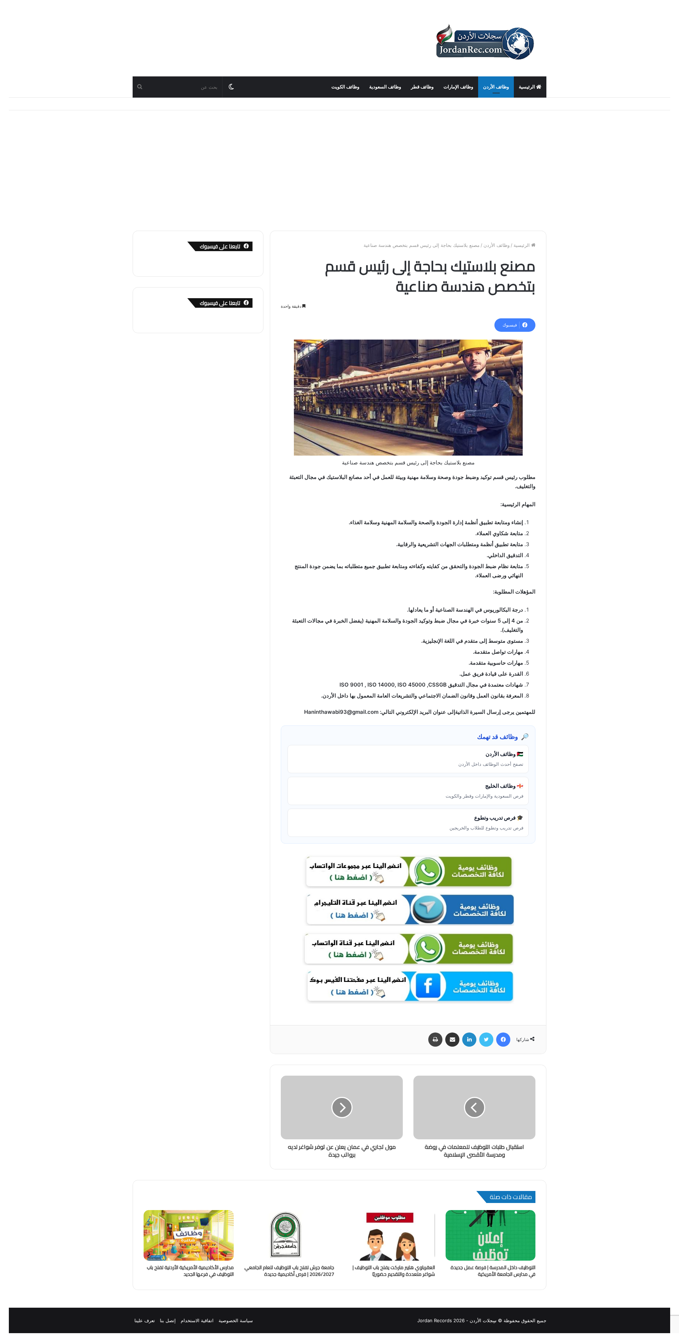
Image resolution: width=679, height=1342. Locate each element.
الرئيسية (527, 86)
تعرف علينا (144, 1320)
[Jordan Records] (484, 42)
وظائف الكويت (345, 86)
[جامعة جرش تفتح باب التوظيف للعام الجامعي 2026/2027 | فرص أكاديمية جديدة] (289, 1235)
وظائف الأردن (496, 86)
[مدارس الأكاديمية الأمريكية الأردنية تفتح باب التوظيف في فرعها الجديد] (189, 1235)
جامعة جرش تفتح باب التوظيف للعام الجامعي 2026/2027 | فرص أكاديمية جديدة (289, 1271)
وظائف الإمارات (458, 86)
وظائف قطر (422, 86)
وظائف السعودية (385, 86)
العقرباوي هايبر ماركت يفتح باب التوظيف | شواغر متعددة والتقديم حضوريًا (394, 1271)
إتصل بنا (168, 1320)
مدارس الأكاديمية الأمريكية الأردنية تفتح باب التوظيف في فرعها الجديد (190, 1271)
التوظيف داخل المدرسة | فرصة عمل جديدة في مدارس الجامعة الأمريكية (493, 1271)
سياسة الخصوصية (236, 1320)
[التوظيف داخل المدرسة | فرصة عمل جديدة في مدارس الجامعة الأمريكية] (491, 1235)
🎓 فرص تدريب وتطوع (486, 822)
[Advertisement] (339, 170)
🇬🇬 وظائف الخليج (484, 790)
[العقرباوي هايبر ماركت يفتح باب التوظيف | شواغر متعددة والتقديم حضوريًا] (390, 1235)
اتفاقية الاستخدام (197, 1320)
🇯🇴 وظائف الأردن (490, 759)
